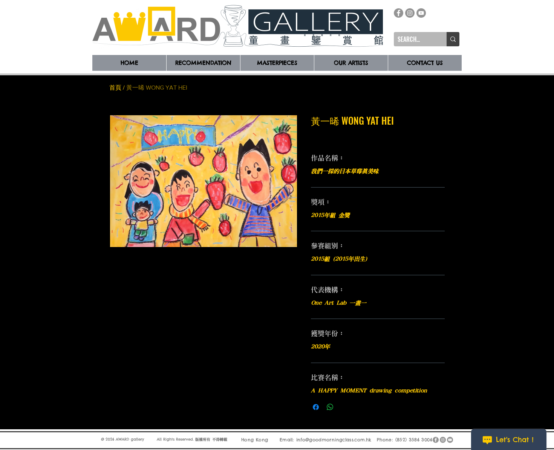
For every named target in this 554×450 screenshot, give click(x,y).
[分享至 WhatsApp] (330, 407)
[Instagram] (410, 13)
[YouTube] (421, 13)
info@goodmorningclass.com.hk (334, 439)
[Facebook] (398, 13)
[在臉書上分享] (315, 407)
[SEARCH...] (453, 39)
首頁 (115, 87)
